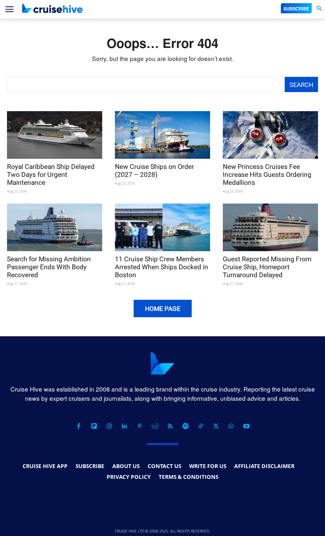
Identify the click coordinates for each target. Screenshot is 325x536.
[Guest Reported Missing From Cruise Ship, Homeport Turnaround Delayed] (270, 227)
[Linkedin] (124, 426)
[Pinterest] (140, 426)
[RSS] (170, 426)
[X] (216, 426)
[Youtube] (246, 426)
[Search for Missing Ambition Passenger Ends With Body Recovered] (54, 227)
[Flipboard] (94, 426)
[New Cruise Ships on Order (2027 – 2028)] (162, 135)
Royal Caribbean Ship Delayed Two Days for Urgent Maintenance (51, 174)
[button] (319, 8)
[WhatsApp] (231, 426)
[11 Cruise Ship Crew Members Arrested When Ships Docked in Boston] (162, 227)
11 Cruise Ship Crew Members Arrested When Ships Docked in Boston (161, 267)
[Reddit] (155, 426)
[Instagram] (109, 426)
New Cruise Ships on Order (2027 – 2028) (154, 170)
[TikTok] (201, 426)
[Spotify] (185, 426)
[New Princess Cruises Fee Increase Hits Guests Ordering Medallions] (270, 135)
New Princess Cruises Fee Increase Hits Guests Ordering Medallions (267, 174)
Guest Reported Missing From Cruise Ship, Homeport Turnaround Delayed (267, 267)
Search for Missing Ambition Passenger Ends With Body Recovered (49, 267)
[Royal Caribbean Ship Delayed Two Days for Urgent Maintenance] (54, 135)
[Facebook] (79, 426)
